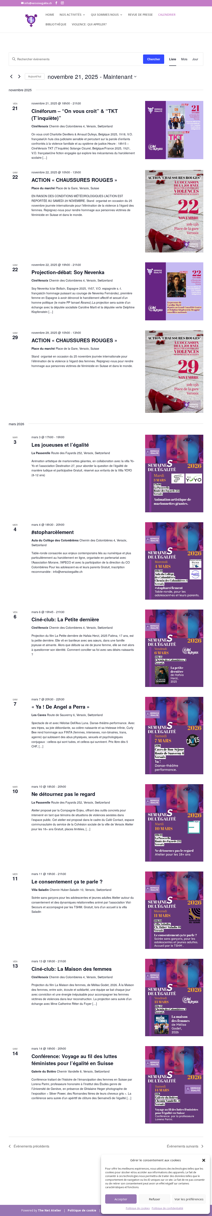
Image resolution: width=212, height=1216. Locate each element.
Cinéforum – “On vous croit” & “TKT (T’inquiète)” (74, 114)
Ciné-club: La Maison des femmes (71, 968)
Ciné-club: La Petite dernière (65, 619)
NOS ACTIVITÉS (70, 15)
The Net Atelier (49, 1210)
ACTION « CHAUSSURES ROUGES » (74, 179)
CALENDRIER (167, 15)
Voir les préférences (189, 1199)
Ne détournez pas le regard (63, 793)
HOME (50, 15)
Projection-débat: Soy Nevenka (67, 272)
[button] (204, 1160)
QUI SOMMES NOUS (105, 15)
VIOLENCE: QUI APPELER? (89, 24)
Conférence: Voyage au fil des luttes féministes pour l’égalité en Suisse (74, 1060)
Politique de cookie (82, 1210)
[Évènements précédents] (11, 76)
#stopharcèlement (52, 531)
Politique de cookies (138, 1208)
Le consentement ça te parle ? (67, 881)
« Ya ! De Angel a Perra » (60, 706)
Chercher (153, 59)
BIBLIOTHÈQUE (56, 24)
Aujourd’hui (34, 76)
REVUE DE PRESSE (140, 15)
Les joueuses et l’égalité (60, 444)
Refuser (154, 1199)
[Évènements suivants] (19, 76)
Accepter (120, 1199)
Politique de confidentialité (167, 1208)
